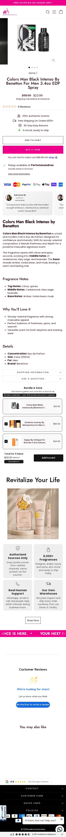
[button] (3, 813)
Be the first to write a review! (33, 704)
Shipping (20, 99)
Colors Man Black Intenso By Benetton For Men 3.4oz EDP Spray (34, 408)
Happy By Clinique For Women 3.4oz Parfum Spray (34, 443)
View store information (19, 174)
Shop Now (33, 620)
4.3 (12, 834)
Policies (32, 810)
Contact (32, 788)
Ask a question (33, 378)
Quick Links (32, 803)
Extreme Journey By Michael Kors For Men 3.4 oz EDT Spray (34, 425)
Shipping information (33, 372)
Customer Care (32, 795)
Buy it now (33, 149)
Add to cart (48, 457)
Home (32, 73)
